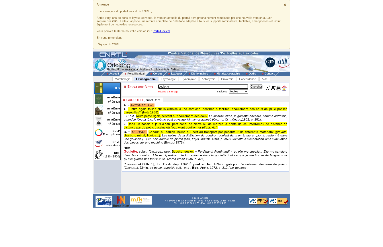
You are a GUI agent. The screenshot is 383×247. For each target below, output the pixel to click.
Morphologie (122, 79)
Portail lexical (161, 31)
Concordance (247, 79)
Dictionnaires (199, 73)
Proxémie (227, 79)
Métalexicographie (228, 73)
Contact (270, 73)
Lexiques (177, 73)
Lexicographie (146, 79)
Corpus (157, 73)
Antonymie (208, 79)
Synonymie (189, 79)
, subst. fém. (143, 100)
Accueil (114, 73)
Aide (265, 79)
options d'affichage (168, 91)
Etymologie (168, 79)
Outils (252, 73)
